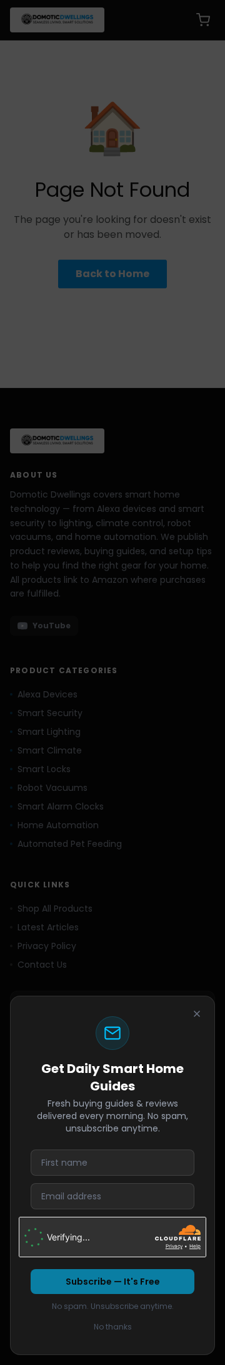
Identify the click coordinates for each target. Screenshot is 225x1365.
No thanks (113, 1326)
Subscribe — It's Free (113, 1281)
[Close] (197, 1014)
